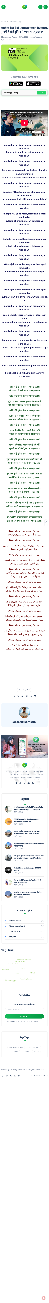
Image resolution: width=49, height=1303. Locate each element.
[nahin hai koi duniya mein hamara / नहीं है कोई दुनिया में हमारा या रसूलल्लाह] (24, 57)
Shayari (12, 937)
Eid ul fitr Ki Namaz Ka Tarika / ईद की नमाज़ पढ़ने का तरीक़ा (27, 881)
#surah (36, 1051)
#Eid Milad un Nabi (16, 1047)
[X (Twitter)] (24, 783)
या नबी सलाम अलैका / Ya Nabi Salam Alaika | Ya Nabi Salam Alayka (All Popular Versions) (29, 808)
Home (3, 22)
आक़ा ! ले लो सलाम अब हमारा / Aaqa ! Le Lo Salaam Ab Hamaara (27, 893)
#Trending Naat (24, 690)
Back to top (40, 1075)
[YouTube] (28, 783)
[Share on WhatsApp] (31, 696)
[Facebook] (16, 783)
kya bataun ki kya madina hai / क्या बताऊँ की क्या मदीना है (29, 844)
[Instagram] (20, 783)
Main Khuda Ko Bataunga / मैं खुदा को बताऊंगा (27, 869)
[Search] (45, 7)
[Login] (40, 7)
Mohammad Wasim (9, 37)
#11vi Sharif (13, 1051)
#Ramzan (26, 1051)
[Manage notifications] (43, 1298)
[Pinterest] (33, 783)
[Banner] (24, 746)
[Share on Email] (35, 696)
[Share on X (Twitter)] (18, 696)
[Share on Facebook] (14, 696)
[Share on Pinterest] (22, 696)
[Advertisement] (24, 102)
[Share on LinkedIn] (26, 696)
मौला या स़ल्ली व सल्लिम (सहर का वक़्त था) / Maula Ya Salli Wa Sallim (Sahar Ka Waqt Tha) (27, 832)
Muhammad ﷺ (15, 22)
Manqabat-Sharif (17, 926)
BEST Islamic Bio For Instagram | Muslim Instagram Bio (26, 820)
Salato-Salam (15, 921)
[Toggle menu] (3, 7)
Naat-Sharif (14, 931)
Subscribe (24, 1016)
